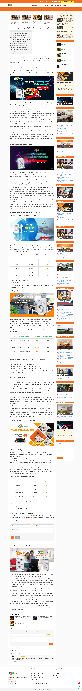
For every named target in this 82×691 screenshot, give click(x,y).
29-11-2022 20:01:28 (16, 653)
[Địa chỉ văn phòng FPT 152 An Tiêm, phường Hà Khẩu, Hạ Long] (65, 115)
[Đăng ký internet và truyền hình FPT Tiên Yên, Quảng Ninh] (65, 233)
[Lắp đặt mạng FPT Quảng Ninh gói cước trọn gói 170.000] (48, 17)
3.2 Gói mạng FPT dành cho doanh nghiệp (18, 41)
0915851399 (56, 1)
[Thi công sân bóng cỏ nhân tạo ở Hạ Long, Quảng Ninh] (65, 329)
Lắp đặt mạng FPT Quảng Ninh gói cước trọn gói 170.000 (48, 22)
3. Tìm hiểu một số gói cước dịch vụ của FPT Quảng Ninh (20, 37)
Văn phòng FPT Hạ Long (62, 128)
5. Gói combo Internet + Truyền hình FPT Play (18, 45)
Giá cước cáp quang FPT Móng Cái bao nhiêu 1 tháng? (37, 22)
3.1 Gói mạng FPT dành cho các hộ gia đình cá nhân (20, 39)
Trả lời (11, 653)
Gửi (12, 537)
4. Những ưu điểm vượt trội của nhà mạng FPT (18, 43)
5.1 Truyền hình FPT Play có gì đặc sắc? (18, 47)
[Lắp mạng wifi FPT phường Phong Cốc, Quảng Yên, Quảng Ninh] (12, 618)
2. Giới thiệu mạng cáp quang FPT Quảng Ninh (18, 35)
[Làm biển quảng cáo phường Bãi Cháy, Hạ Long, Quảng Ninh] (65, 297)
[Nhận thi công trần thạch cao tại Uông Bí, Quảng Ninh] (65, 343)
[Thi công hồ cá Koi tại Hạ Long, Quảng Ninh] (65, 387)
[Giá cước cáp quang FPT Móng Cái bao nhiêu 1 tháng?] (37, 17)
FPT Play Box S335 (64, 64)
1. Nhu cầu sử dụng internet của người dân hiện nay (19, 33)
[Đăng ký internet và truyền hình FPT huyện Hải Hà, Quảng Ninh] (65, 192)
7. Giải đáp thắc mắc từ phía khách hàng (17, 53)
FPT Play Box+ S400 (65, 59)
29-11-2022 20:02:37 (18, 661)
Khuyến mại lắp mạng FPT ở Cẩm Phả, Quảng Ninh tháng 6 (15, 22)
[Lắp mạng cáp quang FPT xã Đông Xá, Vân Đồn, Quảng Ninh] (65, 143)
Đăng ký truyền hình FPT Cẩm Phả (64, 172)
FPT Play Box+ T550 (65, 53)
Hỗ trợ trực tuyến (68, 1)
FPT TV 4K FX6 (37, 501)
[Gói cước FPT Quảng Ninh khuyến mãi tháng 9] (26, 17)
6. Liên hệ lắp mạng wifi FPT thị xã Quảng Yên (18, 51)
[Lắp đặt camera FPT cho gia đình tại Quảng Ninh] (65, 266)
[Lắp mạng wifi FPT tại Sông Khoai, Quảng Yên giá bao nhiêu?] (35, 618)
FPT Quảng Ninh (40, 104)
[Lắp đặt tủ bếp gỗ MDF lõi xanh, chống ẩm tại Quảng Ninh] (65, 409)
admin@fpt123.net (14, 681)
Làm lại (17, 537)
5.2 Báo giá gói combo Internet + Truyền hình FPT (20, 49)
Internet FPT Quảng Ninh (62, 430)
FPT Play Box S (64, 43)
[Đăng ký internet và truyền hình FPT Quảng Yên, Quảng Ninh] (12, 623)
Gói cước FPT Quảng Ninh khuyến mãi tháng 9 (26, 22)
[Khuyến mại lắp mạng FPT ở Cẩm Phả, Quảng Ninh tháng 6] (15, 17)
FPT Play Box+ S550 (65, 48)
